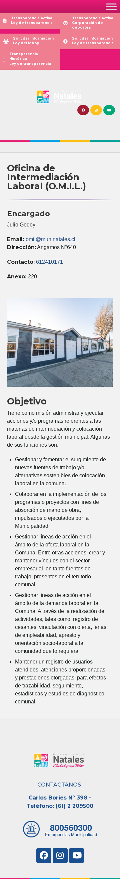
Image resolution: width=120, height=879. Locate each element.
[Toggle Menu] (111, 6)
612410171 (49, 262)
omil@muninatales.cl (50, 239)
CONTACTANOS (59, 785)
